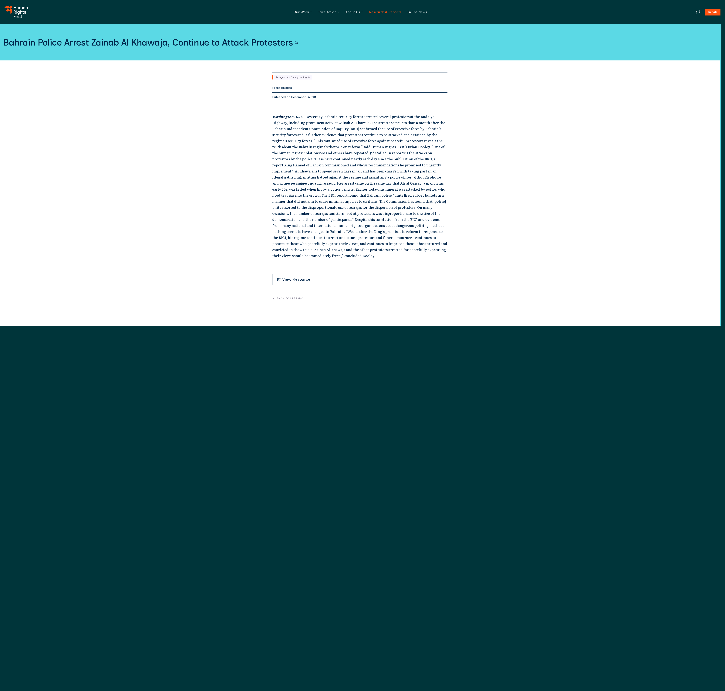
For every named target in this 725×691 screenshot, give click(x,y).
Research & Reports (385, 12)
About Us (353, 12)
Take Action (327, 12)
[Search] (697, 12)
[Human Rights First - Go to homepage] (16, 12)
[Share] (296, 42)
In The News (417, 12)
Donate (712, 12)
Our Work (301, 12)
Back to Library (290, 298)
